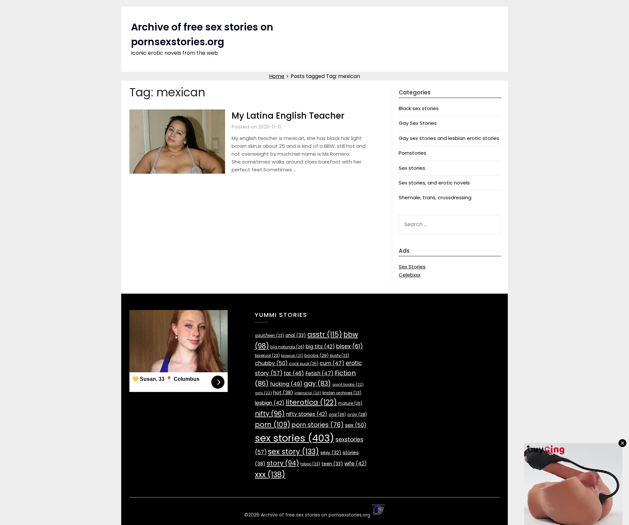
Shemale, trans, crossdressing (435, 197)
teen (332, 464)
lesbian (269, 402)
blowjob (292, 355)
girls (263, 393)
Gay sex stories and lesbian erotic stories (449, 138)
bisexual (267, 355)
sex (355, 425)
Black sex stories (419, 108)
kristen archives (341, 393)
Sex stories (412, 168)
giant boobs (348, 384)
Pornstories (412, 152)
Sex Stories (412, 266)
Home (276, 76)
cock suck (303, 363)
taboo (310, 464)
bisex (349, 346)
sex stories (294, 438)
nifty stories (306, 414)
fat (294, 373)
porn (272, 424)
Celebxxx (409, 274)
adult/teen (269, 335)
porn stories (318, 424)
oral (337, 414)
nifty (270, 413)
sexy (330, 453)
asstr (324, 334)
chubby (271, 363)
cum (332, 363)
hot (283, 392)
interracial (308, 393)
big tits (320, 346)
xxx (270, 474)
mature (350, 403)
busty (339, 355)
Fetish (319, 373)
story (283, 463)
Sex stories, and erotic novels (434, 182)
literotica (311, 402)
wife (355, 463)
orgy (357, 414)
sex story (293, 452)
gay (317, 383)
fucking (286, 384)
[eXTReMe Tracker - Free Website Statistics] (378, 515)
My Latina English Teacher (288, 116)
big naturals (287, 347)
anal (295, 335)
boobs (316, 355)
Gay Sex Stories (418, 123)
